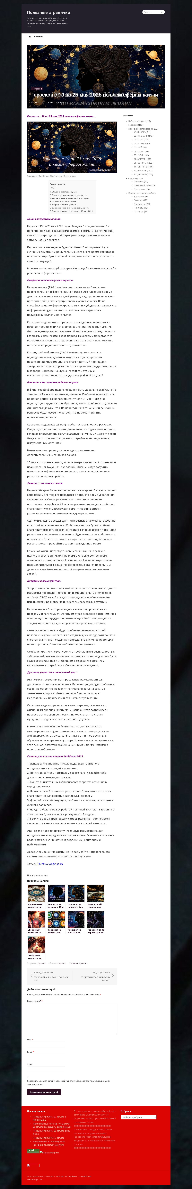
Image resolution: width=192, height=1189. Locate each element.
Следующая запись (95, 976)
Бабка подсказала (137, 121)
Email (30, 1051)
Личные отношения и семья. (65, 201)
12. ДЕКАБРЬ (140, 174)
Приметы (139, 207)
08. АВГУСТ (139, 159)
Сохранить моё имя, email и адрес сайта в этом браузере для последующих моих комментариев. (68, 1082)
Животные (139, 196)
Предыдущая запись (51, 976)
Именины (139, 181)
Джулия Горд (53, 102)
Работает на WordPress (66, 1176)
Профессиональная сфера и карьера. (69, 195)
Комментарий (35, 1001)
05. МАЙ (138, 147)
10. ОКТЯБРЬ (140, 166)
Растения (139, 211)
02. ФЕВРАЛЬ (141, 135)
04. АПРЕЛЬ (140, 143)
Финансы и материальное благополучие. (71, 198)
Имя (30, 1039)
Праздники (139, 189)
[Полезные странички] (29, 36)
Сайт (29, 1064)
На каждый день (142, 185)
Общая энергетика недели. (64, 192)
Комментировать (79, 963)
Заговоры (139, 200)
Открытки (133, 178)
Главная (38, 36)
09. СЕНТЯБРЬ (141, 162)
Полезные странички (48, 12)
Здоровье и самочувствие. (64, 204)
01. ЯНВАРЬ (140, 131)
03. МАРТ (138, 139)
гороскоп (62, 963)
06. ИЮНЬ (139, 151)
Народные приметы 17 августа (48, 1137)
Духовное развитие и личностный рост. (70, 208)
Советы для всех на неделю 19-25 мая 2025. (72, 211)
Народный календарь (139, 128)
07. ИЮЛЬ (139, 155)
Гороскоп (37, 89)
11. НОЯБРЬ (140, 170)
